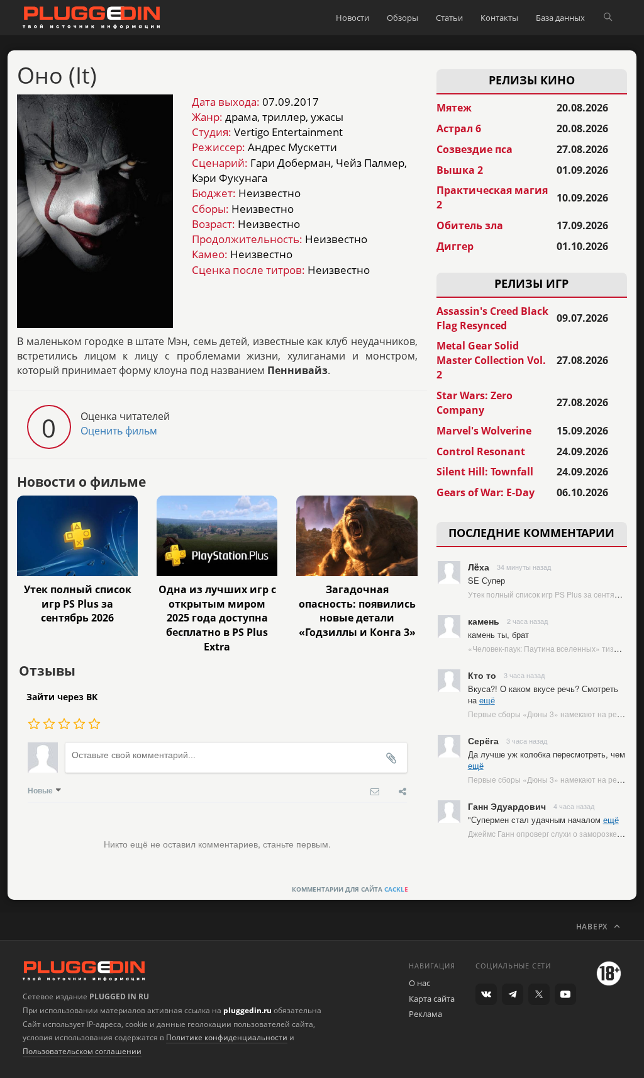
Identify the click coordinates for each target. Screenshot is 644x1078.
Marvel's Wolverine (483, 431)
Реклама (425, 1013)
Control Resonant (480, 451)
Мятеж (454, 108)
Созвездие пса (474, 149)
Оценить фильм (118, 431)
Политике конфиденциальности (226, 1037)
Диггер (455, 246)
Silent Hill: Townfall (484, 472)
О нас (419, 983)
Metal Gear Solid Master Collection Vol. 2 (491, 360)
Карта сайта (432, 998)
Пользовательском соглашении (82, 1051)
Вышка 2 (459, 170)
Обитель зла (469, 225)
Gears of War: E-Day (485, 492)
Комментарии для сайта (350, 889)
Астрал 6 (458, 128)
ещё (487, 700)
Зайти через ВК (61, 697)
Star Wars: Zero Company (474, 403)
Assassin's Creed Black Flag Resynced (492, 318)
